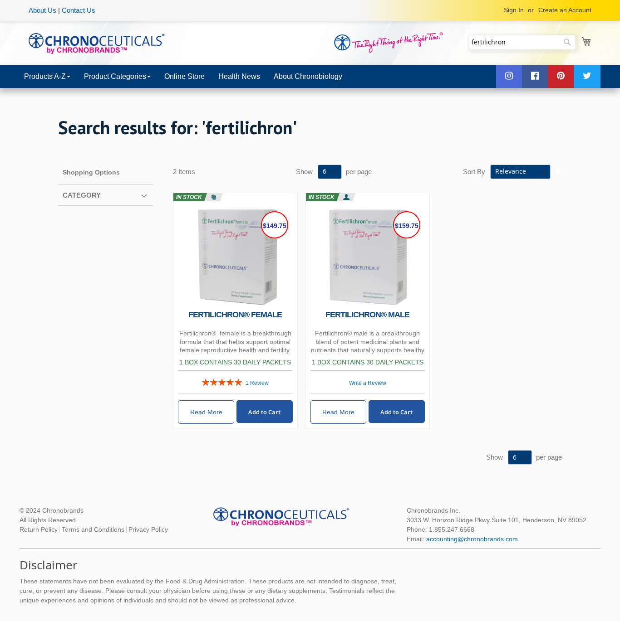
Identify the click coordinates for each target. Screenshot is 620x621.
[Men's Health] (346, 197)
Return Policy (39, 529)
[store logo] (97, 42)
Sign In (514, 10)
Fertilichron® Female (235, 314)
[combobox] (522, 42)
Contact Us (78, 10)
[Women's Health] (214, 197)
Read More (206, 412)
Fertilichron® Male (367, 314)
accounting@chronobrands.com (472, 539)
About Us (42, 10)
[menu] (310, 76)
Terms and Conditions (93, 529)
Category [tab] (82, 195)
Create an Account (564, 10)
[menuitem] (47, 76)
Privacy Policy (148, 529)
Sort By (474, 171)
